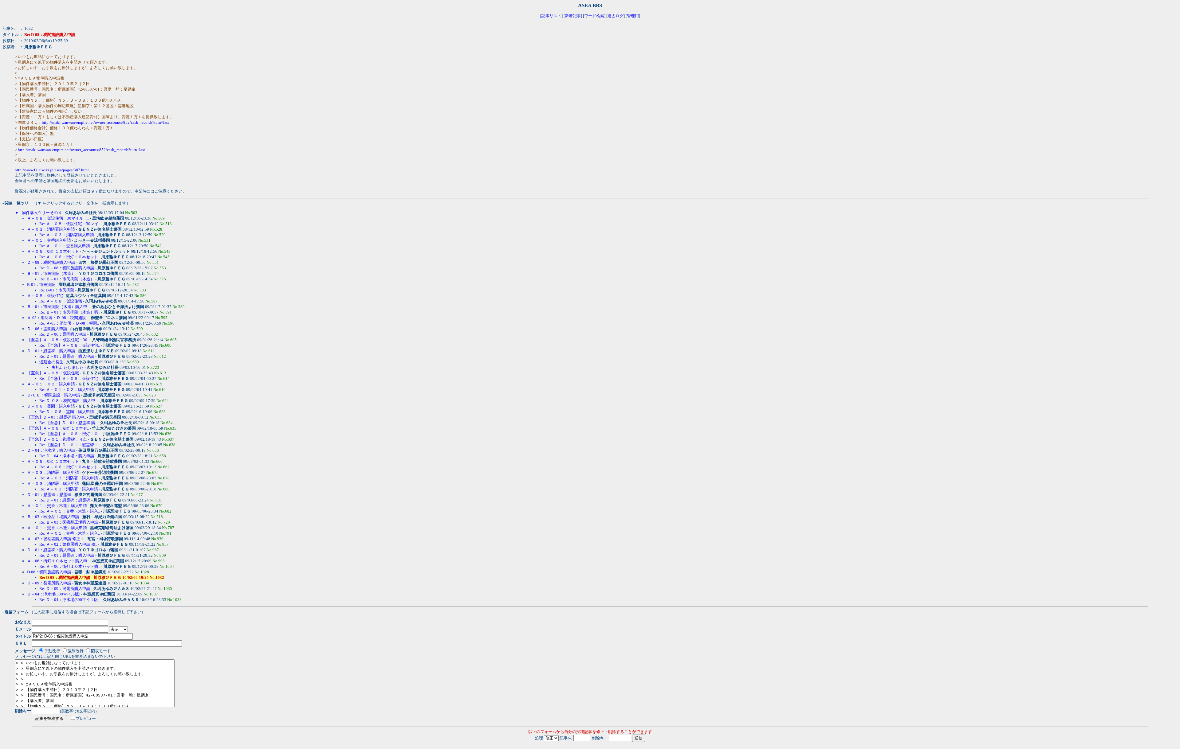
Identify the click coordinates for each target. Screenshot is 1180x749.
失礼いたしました (68, 367)
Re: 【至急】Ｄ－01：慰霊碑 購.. (68, 422)
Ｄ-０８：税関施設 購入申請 (53, 395)
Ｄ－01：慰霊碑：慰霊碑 (49, 494)
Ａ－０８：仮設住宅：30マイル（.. (58, 218)
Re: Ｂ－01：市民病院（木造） (66, 279)
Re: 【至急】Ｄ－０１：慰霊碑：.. (69, 445)
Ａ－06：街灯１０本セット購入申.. (58, 561)
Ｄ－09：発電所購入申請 (49, 583)
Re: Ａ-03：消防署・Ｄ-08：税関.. (69, 323)
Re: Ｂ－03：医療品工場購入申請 (68, 522)
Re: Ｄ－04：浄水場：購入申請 (67, 456)
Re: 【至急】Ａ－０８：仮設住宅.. (69, 345)
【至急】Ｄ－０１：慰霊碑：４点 (57, 439)
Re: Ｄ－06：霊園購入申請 (62, 334)
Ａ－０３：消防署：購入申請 (53, 472)
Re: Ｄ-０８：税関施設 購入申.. (68, 400)
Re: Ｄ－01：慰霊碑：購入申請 (66, 555)
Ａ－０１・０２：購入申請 (51, 384)
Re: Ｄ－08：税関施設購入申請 (66, 268)
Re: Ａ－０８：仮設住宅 (60, 301)
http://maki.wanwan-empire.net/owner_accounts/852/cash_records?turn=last (105, 122)
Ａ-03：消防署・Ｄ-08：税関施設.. (57, 317)
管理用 (633, 16)
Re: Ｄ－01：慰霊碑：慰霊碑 (64, 500)
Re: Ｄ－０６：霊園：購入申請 (66, 411)
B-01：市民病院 (41, 284)
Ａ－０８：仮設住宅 (45, 295)
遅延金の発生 (51, 362)
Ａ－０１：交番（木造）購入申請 (57, 505)
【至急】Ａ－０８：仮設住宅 (53, 373)
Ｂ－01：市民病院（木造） (51, 273)
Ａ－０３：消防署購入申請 (51, 229)
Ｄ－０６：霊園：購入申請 (51, 406)
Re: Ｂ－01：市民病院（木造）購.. (69, 312)
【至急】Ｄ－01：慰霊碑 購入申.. (56, 417)
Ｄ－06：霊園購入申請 (47, 328)
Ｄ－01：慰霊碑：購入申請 (51, 550)
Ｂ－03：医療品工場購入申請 (53, 516)
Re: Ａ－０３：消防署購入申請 (66, 234)
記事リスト (551, 16)
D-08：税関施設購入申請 (49, 572)
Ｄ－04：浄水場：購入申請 (51, 450)
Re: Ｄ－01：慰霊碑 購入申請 (66, 356)
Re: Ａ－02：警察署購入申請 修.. (68, 544)
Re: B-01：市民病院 (56, 290)
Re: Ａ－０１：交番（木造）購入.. (69, 511)
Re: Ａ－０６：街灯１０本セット (68, 257)
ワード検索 (594, 16)
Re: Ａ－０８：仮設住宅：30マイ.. (69, 223)
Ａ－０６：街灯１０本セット (53, 251)
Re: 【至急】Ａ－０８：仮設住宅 (68, 378)
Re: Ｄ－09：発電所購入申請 (64, 588)
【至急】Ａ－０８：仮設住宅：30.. (58, 339)
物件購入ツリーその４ (42, 212)
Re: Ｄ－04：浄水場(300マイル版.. (69, 599)
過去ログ (615, 16)
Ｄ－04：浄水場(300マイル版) (53, 594)
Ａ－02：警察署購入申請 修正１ (55, 538)
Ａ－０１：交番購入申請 (49, 240)
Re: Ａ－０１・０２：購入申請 (66, 389)
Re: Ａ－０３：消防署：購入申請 (68, 478)
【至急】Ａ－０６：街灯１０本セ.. (58, 428)
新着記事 (573, 16)
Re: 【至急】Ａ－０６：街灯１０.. (69, 433)
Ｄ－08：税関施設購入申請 (51, 262)
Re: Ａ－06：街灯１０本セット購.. (69, 566)
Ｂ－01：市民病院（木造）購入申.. (58, 306)
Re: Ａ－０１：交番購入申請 (64, 246)
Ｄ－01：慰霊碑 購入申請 (51, 351)
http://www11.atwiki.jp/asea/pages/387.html (52, 170)
